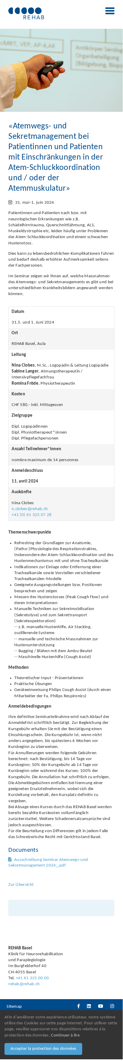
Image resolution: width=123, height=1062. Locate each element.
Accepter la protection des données (43, 1049)
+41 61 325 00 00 (32, 978)
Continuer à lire (65, 1035)
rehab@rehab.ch (24, 984)
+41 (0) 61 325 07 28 (32, 515)
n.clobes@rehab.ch (30, 509)
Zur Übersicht (21, 885)
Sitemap (14, 1006)
